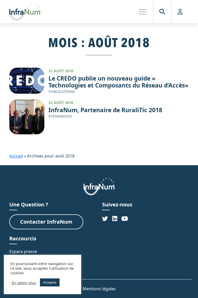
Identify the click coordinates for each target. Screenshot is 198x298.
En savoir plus (24, 282)
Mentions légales (99, 289)
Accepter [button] (49, 282)
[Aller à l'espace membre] (180, 11)
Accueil (16, 156)
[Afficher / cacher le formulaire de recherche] (162, 11)
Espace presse (23, 251)
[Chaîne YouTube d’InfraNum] (124, 219)
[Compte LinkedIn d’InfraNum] (114, 219)
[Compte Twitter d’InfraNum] (105, 219)
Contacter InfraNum (46, 221)
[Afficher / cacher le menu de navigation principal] (142, 11)
